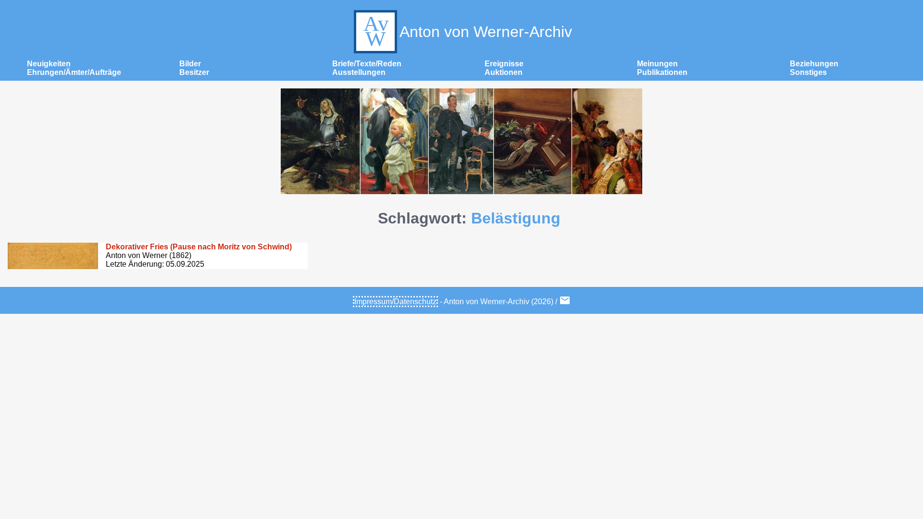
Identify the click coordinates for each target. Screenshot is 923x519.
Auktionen (504, 72)
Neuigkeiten (49, 64)
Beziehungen (814, 64)
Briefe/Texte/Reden (366, 64)
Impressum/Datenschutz (395, 301)
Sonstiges (808, 72)
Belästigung (516, 218)
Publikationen (662, 72)
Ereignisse (504, 64)
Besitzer (194, 72)
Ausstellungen (359, 72)
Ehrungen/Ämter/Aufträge (74, 72)
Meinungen (657, 64)
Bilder (190, 64)
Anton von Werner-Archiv (485, 31)
